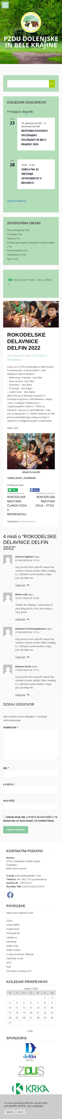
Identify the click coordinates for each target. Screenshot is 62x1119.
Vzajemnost (12, 928)
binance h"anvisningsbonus (30, 628)
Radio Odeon (13, 949)
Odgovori (20, 585)
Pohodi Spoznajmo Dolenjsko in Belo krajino (31, 242)
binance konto (23, 666)
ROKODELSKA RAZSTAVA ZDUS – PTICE (45, 500)
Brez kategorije (15, 230)
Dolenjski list (13, 933)
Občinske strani (14, 958)
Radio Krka (12, 945)
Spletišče (9, 800)
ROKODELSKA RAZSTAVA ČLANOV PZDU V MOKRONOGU (17, 504)
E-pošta (9, 784)
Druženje (12, 234)
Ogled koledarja (16, 201)
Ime (6, 768)
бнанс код (21, 594)
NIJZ (8, 966)
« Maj (30, 1030)
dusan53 (19, 355)
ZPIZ (9, 962)
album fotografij (31, 471)
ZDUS (9, 920)
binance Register (24, 556)
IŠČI (52, 83)
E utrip (10, 954)
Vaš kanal (11, 941)
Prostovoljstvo (15, 250)
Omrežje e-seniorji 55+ (19, 971)
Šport (10, 258)
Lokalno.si (11, 937)
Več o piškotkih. (35, 1105)
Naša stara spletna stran (19, 912)
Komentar (10, 727)
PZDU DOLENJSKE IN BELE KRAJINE (31, 41)
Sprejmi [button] (10, 1112)
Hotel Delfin (13, 924)
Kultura (11, 238)
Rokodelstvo (14, 359)
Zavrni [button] (20, 1112)
